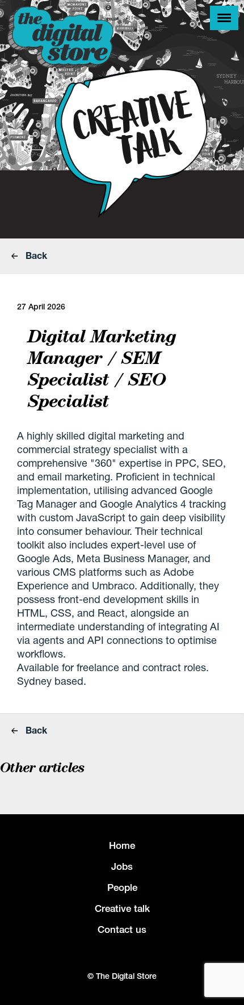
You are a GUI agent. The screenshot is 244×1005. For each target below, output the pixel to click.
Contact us (122, 929)
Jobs (122, 866)
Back (35, 255)
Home (122, 845)
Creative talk (122, 908)
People (122, 887)
